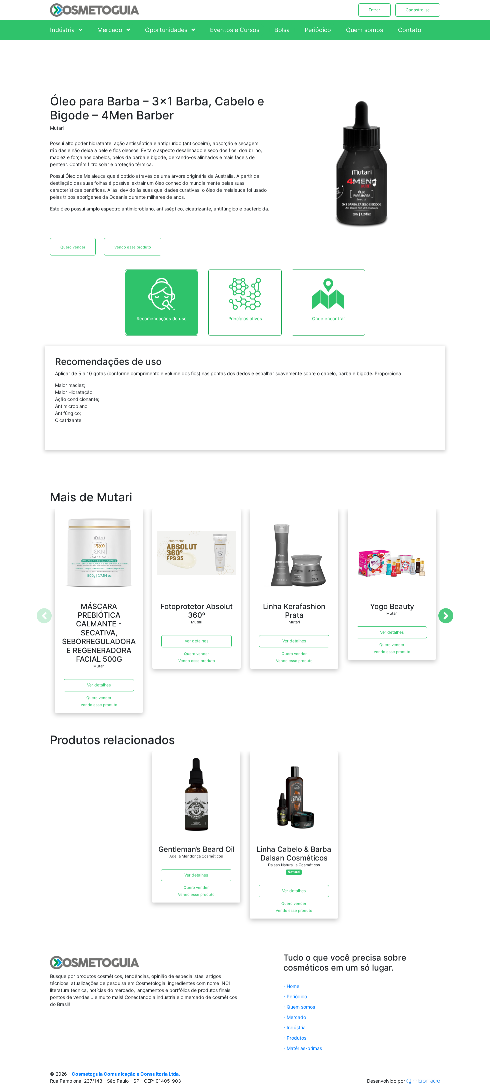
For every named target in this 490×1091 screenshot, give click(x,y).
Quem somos (364, 29)
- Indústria (294, 1027)
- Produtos (294, 1038)
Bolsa (282, 29)
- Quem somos (299, 1007)
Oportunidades (167, 29)
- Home (291, 986)
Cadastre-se (418, 9)
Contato (409, 29)
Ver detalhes (99, 684)
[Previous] (44, 615)
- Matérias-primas (302, 1048)
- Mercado (294, 1017)
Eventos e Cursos (234, 29)
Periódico (318, 29)
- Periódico (295, 996)
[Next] (445, 615)
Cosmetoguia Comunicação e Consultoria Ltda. (126, 1074)
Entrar (374, 9)
